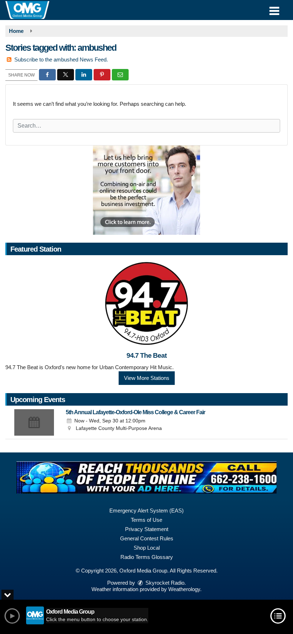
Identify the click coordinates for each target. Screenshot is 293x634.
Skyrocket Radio (164, 583)
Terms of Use (146, 520)
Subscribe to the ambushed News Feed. (61, 59)
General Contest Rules (146, 538)
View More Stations (146, 378)
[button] (274, 8)
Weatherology (184, 589)
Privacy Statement (146, 529)
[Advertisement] (146, 190)
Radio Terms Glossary (146, 557)
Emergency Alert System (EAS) (146, 510)
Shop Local (147, 548)
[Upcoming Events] (34, 422)
